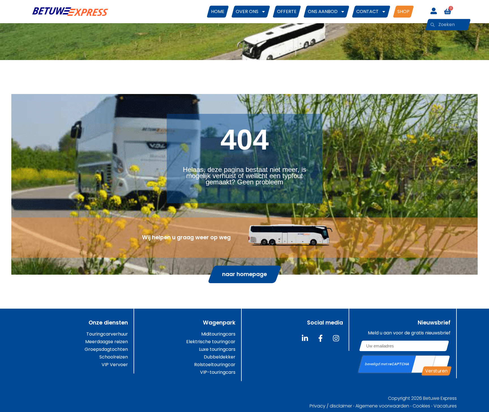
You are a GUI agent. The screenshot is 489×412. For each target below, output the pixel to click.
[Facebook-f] (320, 338)
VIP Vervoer (115, 365)
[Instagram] (336, 338)
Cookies (421, 406)
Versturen (436, 371)
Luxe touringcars (217, 349)
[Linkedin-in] (305, 338)
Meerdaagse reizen (106, 342)
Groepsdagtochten (106, 349)
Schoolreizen (113, 357)
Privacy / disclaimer (331, 406)
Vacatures (445, 406)
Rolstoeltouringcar (214, 365)
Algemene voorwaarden (382, 406)
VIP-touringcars (217, 372)
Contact (367, 11)
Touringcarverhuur (107, 334)
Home (217, 11)
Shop (403, 11)
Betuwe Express (440, 398)
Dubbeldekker (219, 357)
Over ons (247, 11)
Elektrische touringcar (210, 342)
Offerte (287, 11)
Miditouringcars (218, 334)
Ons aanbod (323, 11)
